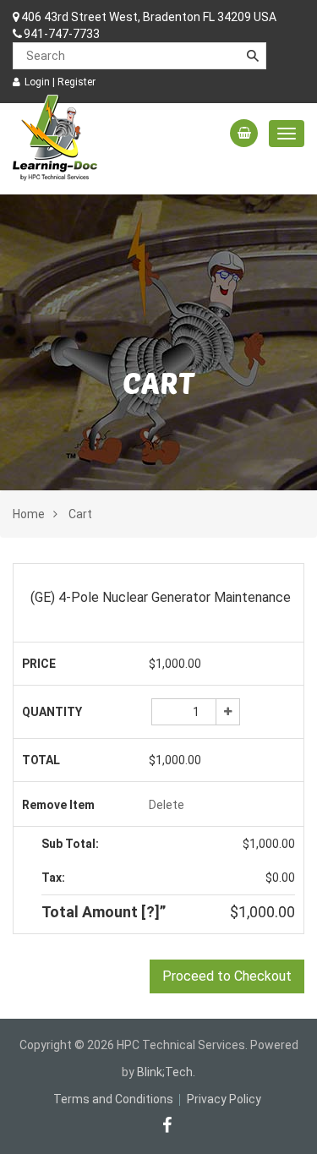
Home (29, 514)
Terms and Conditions (113, 1099)
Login (37, 82)
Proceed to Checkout (227, 976)
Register (76, 82)
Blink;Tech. (166, 1072)
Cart (80, 514)
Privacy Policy (224, 1099)
